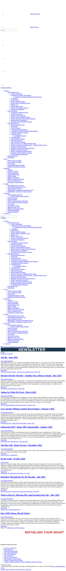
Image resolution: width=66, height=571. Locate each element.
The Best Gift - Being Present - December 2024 (21, 445)
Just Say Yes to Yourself (10, 557)
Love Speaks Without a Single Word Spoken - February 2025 (27, 409)
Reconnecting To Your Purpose (12, 559)
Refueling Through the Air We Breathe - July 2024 (23, 477)
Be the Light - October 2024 (13, 459)
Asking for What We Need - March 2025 (18, 392)
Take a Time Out (8, 555)
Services (3, 569)
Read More (4, 370)
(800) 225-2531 (34, 27)
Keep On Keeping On (10, 554)
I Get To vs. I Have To (10, 548)
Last (23, 528)
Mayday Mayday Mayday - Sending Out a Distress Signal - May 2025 (31, 375)
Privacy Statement (56, 566)
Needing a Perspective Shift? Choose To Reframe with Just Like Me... (23, 562)
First (8, 528)
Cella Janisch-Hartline (7, 361)
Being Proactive (8, 549)
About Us (22, 569)
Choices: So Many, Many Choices (13, 560)
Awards (17, 569)
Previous (12, 528)
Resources (12, 569)
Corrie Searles (4, 462)
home (3, 347)
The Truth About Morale (10, 552)
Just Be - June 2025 (9, 357)
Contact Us (28, 569)
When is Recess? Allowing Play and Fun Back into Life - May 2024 (30, 495)
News (7, 569)
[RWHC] (3, 88)
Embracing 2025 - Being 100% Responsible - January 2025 (26, 427)
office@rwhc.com (35, 14)
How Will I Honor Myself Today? (15, 513)
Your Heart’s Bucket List (11, 551)
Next (20, 528)
